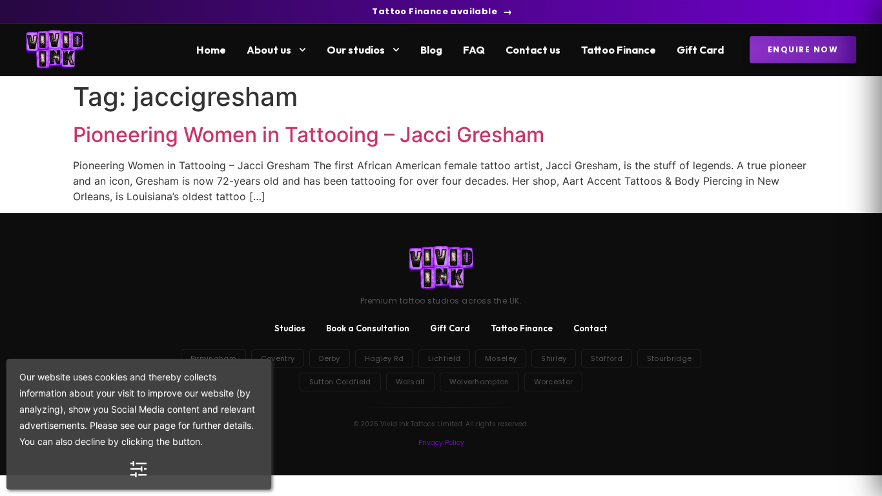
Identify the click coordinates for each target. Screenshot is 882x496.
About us (269, 49)
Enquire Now (803, 49)
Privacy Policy (441, 443)
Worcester (553, 382)
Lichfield (444, 358)
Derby (329, 358)
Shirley (553, 358)
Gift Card (700, 49)
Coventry (277, 358)
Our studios (356, 49)
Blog (431, 49)
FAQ (474, 49)
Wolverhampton (479, 382)
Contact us (533, 49)
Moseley (501, 358)
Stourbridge (669, 358)
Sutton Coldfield (340, 382)
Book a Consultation (367, 328)
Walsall (410, 382)
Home (211, 49)
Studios (289, 328)
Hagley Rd (384, 358)
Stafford (606, 358)
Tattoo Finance (618, 49)
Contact (590, 328)
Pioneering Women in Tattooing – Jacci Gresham (308, 134)
